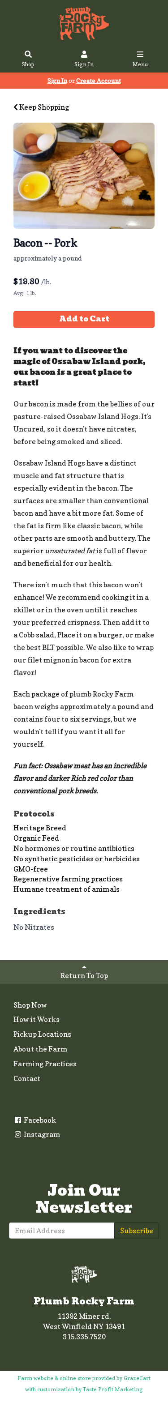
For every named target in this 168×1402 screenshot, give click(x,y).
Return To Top (84, 975)
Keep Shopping (43, 107)
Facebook (39, 1120)
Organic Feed (36, 838)
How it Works (36, 1019)
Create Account (98, 80)
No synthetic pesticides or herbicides (76, 858)
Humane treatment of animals (66, 889)
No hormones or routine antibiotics (73, 848)
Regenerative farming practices (68, 878)
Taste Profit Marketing (113, 1389)
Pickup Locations (42, 1034)
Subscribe (136, 1230)
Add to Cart (84, 319)
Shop (28, 64)
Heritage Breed (39, 827)
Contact (26, 1078)
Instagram (41, 1134)
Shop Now (30, 1004)
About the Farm (40, 1048)
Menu (140, 64)
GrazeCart (137, 1378)
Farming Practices (45, 1063)
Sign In (84, 64)
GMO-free (30, 868)
